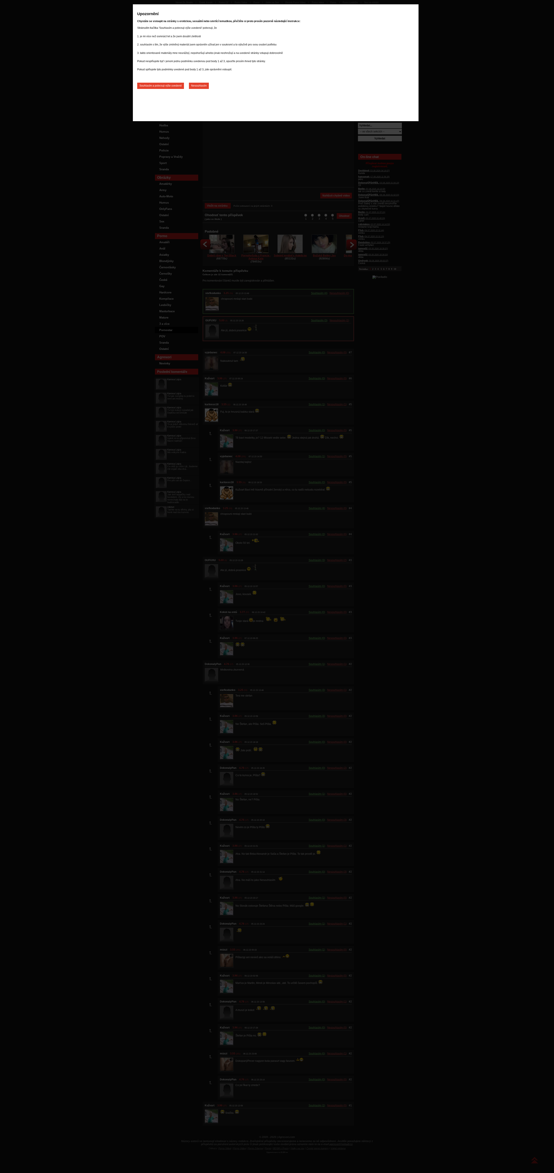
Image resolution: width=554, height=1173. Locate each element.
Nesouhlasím (199, 85)
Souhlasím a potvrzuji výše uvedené (160, 85)
